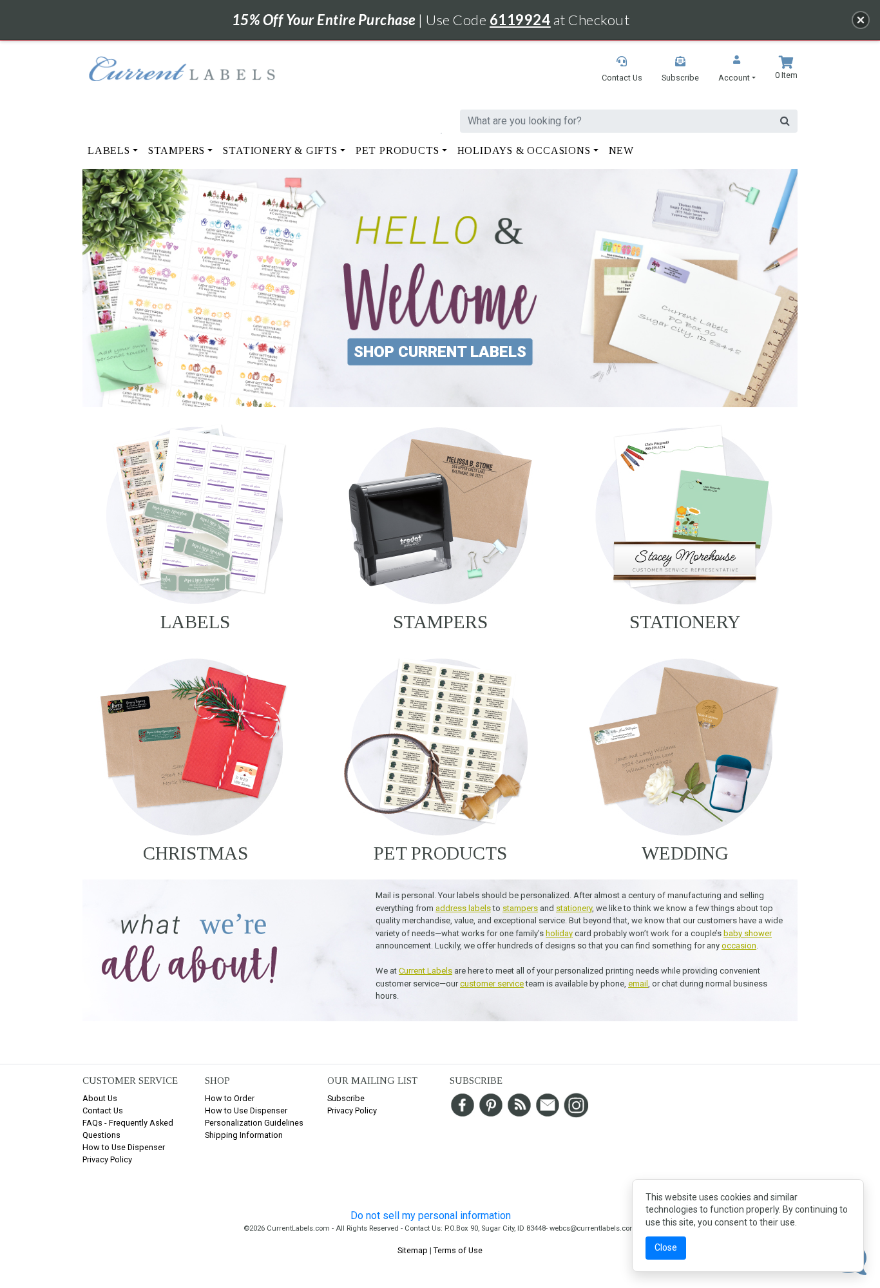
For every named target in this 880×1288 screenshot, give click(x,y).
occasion (739, 945)
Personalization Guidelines (254, 1123)
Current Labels (425, 971)
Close (666, 1247)
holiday (559, 933)
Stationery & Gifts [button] (280, 150)
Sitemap (412, 1250)
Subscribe (346, 1098)
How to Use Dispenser (123, 1147)
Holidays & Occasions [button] (524, 150)
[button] (737, 70)
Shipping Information (244, 1135)
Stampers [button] (176, 150)
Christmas (195, 853)
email (638, 983)
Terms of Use (458, 1250)
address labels (463, 908)
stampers (520, 908)
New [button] (621, 150)
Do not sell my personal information (430, 1215)
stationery (574, 908)
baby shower (747, 933)
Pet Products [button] (397, 150)
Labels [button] (109, 150)
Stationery (685, 621)
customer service (492, 983)
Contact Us (102, 1110)
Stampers (440, 621)
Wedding (685, 853)
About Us (99, 1098)
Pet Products (440, 853)
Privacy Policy (107, 1159)
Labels (195, 621)
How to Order (229, 1098)
